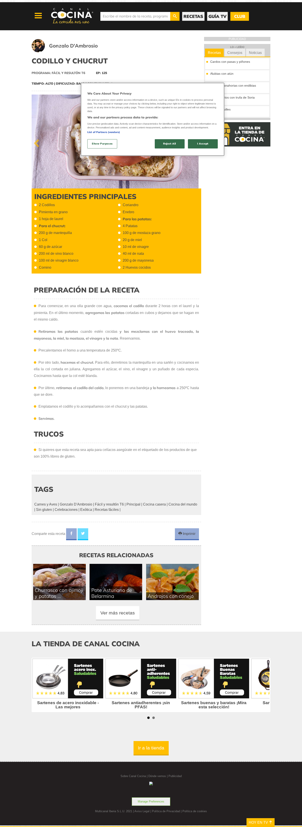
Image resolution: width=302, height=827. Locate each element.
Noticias (255, 53)
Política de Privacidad (166, 811)
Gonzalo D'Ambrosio (76, 504)
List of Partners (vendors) (103, 132)
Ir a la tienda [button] (151, 747)
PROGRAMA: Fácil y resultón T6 (58, 73)
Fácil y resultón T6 (109, 504)
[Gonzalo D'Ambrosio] (70, 51)
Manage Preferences (151, 801)
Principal (133, 504)
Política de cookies (194, 811)
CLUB (239, 16)
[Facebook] (71, 534)
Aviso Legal (141, 811)
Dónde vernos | (158, 776)
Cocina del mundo (182, 504)
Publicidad (175, 776)
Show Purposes (102, 143)
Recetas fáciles (107, 509)
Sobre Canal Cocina (133, 776)
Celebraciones (66, 509)
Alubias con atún (221, 73)
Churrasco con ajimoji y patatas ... (59, 593)
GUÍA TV (217, 16)
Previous (38, 142)
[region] (152, 119)
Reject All (169, 143)
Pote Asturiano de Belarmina (111, 593)
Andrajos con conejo (171, 596)
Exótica (86, 509)
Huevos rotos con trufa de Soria (232, 97)
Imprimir (188, 534)
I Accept (202, 143)
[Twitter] (83, 534)
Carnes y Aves (45, 504)
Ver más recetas (117, 612)
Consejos (234, 53)
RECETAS (193, 16)
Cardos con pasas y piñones (230, 61)
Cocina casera (154, 504)
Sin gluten (44, 509)
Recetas (214, 53)
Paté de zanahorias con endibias (233, 85)
